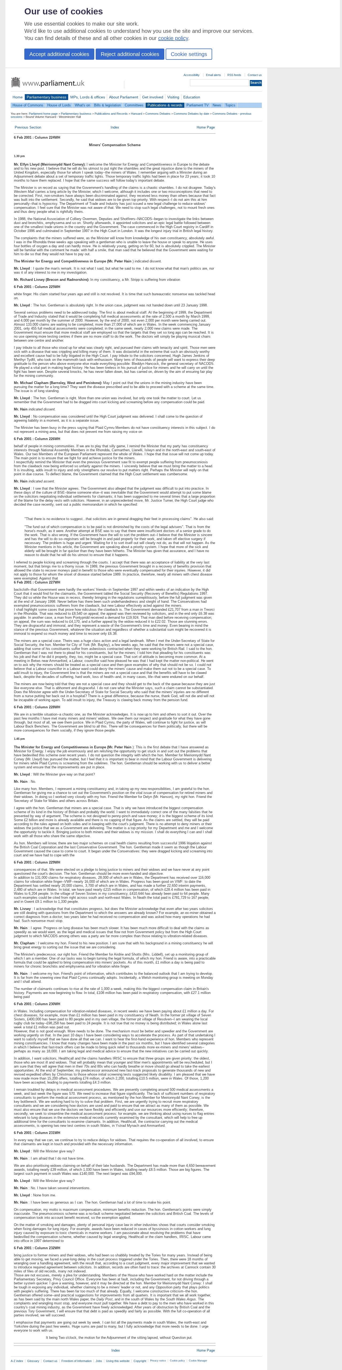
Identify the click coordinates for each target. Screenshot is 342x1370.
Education (191, 97)
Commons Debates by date (191, 113)
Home (18, 97)
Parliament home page (43, 113)
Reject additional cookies (130, 54)
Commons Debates (157, 113)
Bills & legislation (107, 105)
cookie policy (173, 38)
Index (115, 127)
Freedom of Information (76, 1361)
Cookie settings (189, 54)
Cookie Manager (198, 1360)
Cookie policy (177, 1360)
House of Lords (59, 105)
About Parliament (123, 97)
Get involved (152, 97)
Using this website (118, 1361)
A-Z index (17, 1361)
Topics (230, 105)
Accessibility (192, 75)
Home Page (206, 127)
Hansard (136, 113)
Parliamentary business (46, 97)
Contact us (255, 75)
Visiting (173, 97)
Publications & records (164, 105)
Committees (134, 105)
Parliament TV (197, 105)
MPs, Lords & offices (87, 97)
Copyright (140, 1361)
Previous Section (28, 127)
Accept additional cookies (59, 54)
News (217, 105)
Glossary (33, 1361)
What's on (82, 105)
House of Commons (28, 105)
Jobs (99, 1361)
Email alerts (213, 75)
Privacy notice (158, 1360)
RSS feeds (234, 75)
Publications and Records (111, 113)
